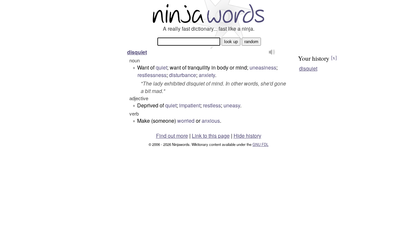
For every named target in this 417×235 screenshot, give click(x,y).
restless (212, 105)
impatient (189, 105)
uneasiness (263, 67)
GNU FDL (260, 144)
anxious (211, 120)
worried (185, 120)
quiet (161, 67)
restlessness (151, 75)
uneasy (231, 105)
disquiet (137, 52)
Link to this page (211, 135)
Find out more (172, 135)
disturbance (182, 75)
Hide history (247, 135)
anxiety (207, 75)
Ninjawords (208, 13)
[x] (334, 57)
